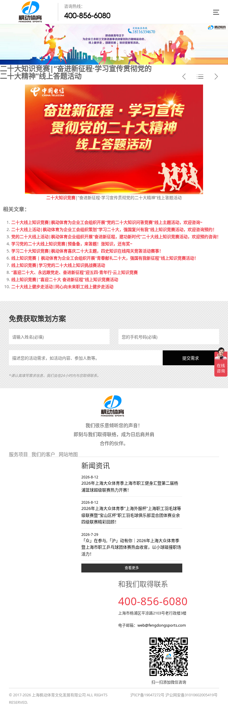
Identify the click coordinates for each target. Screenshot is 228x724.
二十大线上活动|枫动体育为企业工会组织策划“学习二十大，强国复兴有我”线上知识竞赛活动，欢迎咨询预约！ (114, 229)
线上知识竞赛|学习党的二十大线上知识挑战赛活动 (58, 265)
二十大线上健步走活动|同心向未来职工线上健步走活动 (62, 286)
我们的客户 (43, 454)
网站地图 (68, 454)
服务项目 (18, 454)
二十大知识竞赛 (60, 197)
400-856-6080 (87, 15)
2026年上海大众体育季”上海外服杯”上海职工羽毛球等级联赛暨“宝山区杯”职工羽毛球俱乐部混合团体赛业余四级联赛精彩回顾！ (131, 512)
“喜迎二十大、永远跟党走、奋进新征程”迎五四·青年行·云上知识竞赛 (74, 272)
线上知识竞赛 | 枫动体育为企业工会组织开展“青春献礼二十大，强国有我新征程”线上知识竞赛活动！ (104, 258)
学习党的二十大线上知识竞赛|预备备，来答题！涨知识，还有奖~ (71, 243)
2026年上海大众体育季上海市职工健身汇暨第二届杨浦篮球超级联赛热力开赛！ (129, 484)
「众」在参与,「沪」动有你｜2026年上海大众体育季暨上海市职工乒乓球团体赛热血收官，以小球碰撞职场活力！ (131, 544)
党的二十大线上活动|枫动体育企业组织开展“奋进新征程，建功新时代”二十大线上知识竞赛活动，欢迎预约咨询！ (116, 236)
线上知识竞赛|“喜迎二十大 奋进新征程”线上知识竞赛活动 (64, 279)
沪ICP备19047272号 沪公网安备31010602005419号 (174, 695)
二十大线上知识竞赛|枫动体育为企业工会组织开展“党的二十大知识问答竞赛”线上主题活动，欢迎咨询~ (106, 222)
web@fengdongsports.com (161, 625)
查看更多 (132, 567)
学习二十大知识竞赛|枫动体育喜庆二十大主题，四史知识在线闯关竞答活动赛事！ (87, 251)
